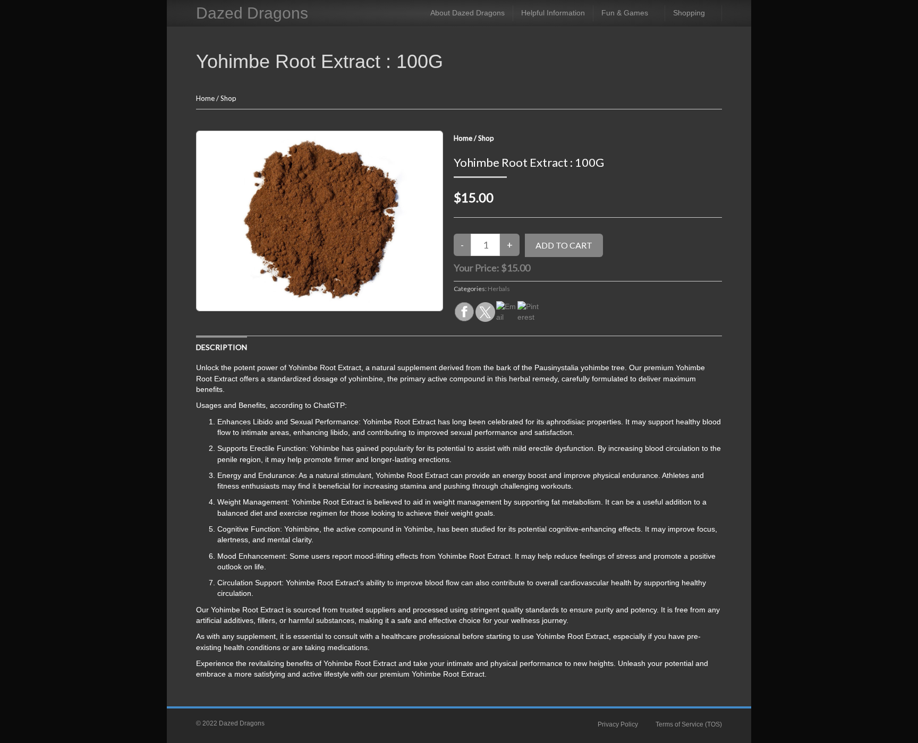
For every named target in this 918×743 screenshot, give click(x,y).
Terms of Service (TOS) (689, 724)
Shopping (689, 12)
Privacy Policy (618, 724)
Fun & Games (624, 12)
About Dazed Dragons (467, 12)
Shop (228, 98)
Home (205, 98)
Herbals (499, 289)
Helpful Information (553, 12)
